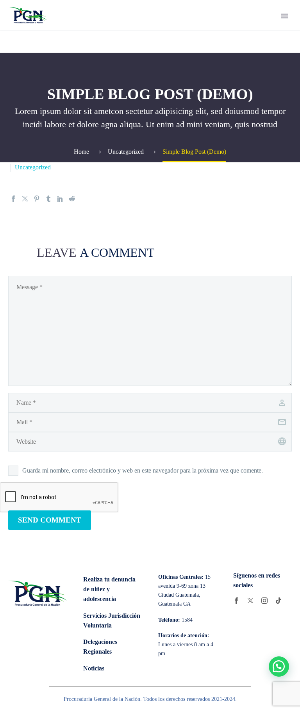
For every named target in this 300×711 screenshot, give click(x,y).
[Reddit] (72, 199)
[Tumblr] (48, 199)
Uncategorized (33, 167)
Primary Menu (285, 16)
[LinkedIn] (60, 199)
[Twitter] (25, 199)
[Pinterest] (37, 199)
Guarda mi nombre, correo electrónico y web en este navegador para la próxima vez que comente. (142, 470)
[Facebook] (13, 199)
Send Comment (49, 520)
